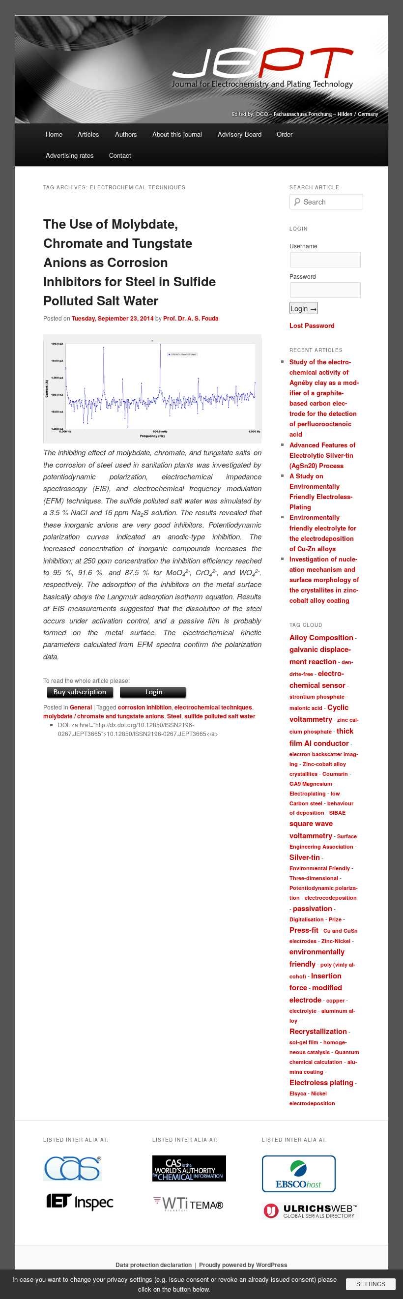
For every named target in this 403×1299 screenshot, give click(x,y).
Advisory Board (239, 134)
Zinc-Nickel (335, 941)
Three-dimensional (313, 878)
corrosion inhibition (145, 707)
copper (335, 1000)
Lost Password (312, 325)
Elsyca (297, 1093)
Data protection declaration (153, 1264)
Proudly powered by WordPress (243, 1264)
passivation (312, 908)
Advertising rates (70, 155)
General (81, 707)
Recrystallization (318, 1031)
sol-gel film (303, 1042)
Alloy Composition (321, 637)
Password (302, 276)
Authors (126, 134)
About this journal (177, 134)
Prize (335, 919)
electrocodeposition (331, 897)
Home (54, 134)
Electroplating (307, 793)
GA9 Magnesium (310, 783)
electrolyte (303, 1010)
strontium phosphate (317, 696)
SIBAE (337, 812)
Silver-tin (304, 857)
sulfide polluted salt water (220, 715)
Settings (370, 1284)
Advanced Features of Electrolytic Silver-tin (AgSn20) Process (322, 455)
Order (284, 134)
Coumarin (335, 773)
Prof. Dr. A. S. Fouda (191, 318)
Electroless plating (321, 1082)
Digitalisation (306, 919)
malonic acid (305, 707)
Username (303, 245)
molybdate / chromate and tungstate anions (103, 715)
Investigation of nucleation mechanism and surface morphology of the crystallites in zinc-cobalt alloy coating (324, 579)
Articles (88, 134)
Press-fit (303, 929)
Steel (174, 715)
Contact (120, 155)
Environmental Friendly (319, 868)
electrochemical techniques (213, 707)
